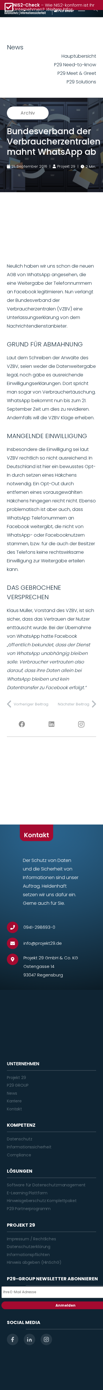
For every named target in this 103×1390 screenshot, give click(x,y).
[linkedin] (29, 1339)
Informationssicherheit (29, 1147)
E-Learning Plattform (27, 1193)
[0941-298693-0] (15, 927)
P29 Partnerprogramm (29, 1209)
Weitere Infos (59, 9)
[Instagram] (81, 724)
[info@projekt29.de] (15, 943)
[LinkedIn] (51, 724)
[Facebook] (22, 724)
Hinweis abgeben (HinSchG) (34, 1262)
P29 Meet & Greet (77, 73)
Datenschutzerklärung (28, 1246)
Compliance (19, 1155)
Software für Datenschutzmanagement (46, 1185)
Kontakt (14, 1109)
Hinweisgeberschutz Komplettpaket (42, 1201)
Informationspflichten (28, 1254)
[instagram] (46, 1339)
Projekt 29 (16, 1077)
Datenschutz (19, 1139)
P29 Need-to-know (75, 64)
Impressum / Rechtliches (31, 1239)
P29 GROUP (18, 1085)
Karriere (14, 1101)
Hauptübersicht (79, 56)
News (12, 1093)
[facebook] (12, 1339)
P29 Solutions (81, 82)
